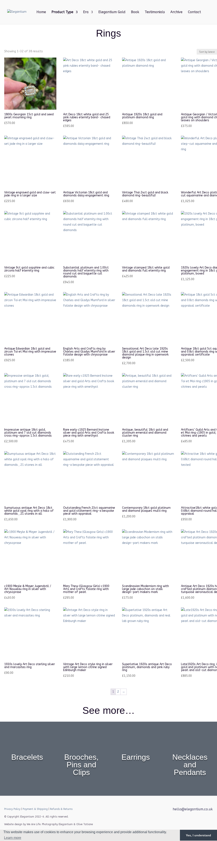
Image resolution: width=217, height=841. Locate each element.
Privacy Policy (12, 809)
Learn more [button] (12, 838)
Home (41, 12)
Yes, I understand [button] (198, 835)
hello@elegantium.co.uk (193, 809)
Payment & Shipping (35, 809)
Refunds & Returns (61, 809)
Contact (194, 12)
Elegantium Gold (111, 12)
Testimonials (155, 12)
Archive (176, 12)
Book (135, 12)
